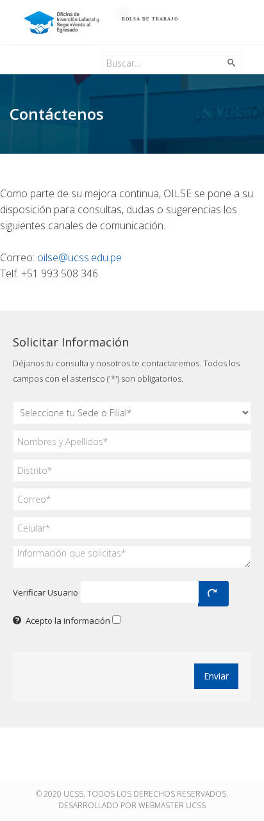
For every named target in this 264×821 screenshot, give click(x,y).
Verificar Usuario (45, 592)
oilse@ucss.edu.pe (79, 257)
